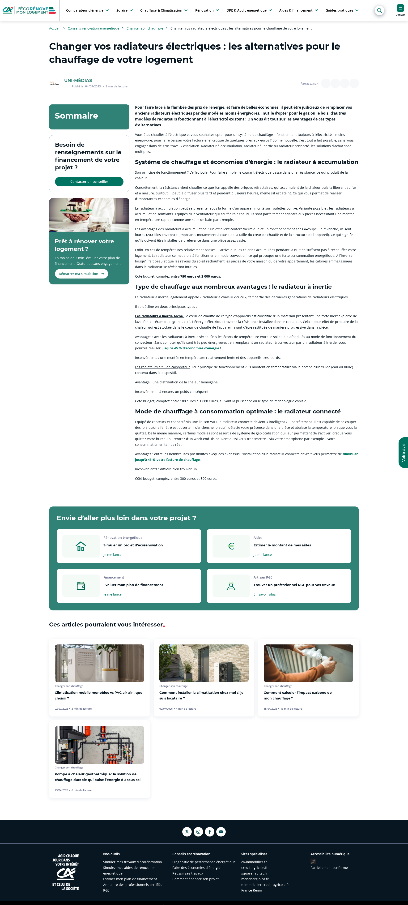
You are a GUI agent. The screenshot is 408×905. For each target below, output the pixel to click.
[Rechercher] (379, 10)
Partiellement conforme (329, 867)
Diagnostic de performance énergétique (204, 862)
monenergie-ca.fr (255, 879)
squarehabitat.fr (254, 873)
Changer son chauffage (145, 28)
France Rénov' (252, 890)
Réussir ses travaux (187, 873)
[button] (403, 452)
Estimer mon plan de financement (130, 879)
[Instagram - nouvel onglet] (198, 832)
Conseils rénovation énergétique (93, 28)
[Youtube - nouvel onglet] (221, 831)
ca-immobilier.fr (254, 862)
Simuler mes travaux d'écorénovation (132, 862)
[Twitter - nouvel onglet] (187, 831)
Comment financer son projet (195, 879)
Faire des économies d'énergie (196, 867)
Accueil (54, 28)
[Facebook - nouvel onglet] (209, 832)
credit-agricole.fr (254, 867)
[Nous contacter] (400, 8)
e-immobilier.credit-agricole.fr (265, 884)
